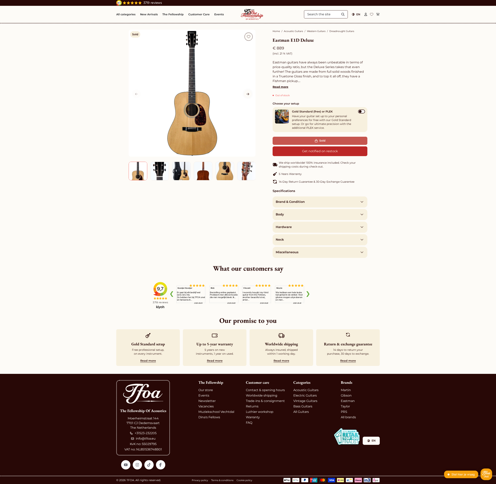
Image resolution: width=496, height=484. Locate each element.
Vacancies (206, 406)
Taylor (345, 406)
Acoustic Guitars (293, 31)
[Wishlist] (371, 14)
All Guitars (301, 412)
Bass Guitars (302, 406)
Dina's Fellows (209, 417)
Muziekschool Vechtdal (216, 412)
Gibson (346, 395)
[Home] (252, 14)
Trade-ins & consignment (265, 401)
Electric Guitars (305, 395)
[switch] (361, 111)
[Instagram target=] (137, 464)
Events (203, 395)
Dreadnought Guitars (341, 31)
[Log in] (365, 14)
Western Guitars (316, 31)
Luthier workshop (259, 412)
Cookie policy (244, 480)
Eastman (348, 401)
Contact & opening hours (265, 390)
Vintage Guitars (305, 401)
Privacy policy (200, 480)
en (358, 14)
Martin (346, 390)
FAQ (249, 422)
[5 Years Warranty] (320, 174)
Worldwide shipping (261, 395)
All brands (348, 417)
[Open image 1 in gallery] (192, 93)
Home (276, 31)
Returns (252, 406)
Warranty (253, 417)
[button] (248, 94)
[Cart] (378, 14)
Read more (280, 87)
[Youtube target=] (125, 464)
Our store (205, 390)
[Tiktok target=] (149, 464)
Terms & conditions (222, 480)
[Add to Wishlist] (248, 37)
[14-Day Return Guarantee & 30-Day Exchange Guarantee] (320, 181)
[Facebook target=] (160, 464)
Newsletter (207, 401)
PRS (344, 412)
